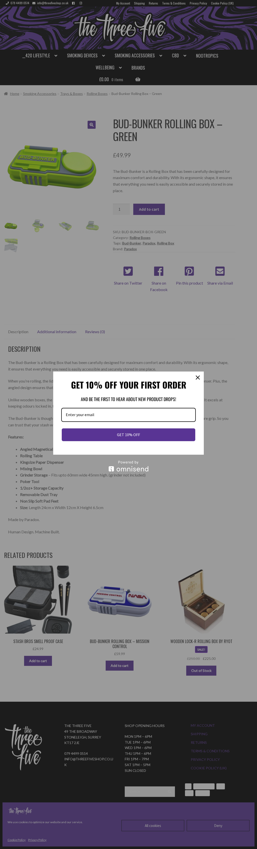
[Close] (198, 378)
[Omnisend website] (128, 466)
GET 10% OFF (128, 434)
